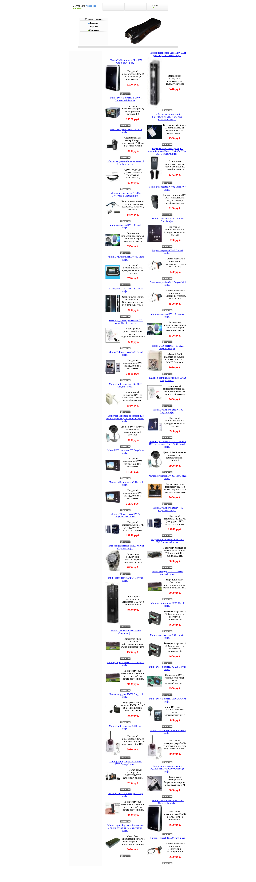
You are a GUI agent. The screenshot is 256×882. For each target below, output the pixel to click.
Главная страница (94, 19)
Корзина (94, 27)
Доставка (93, 23)
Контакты (94, 30)
